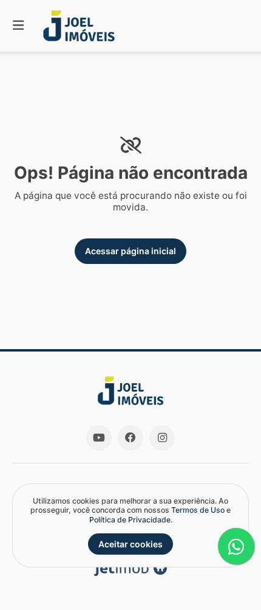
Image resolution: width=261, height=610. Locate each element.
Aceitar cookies (130, 544)
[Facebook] (130, 438)
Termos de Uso (198, 510)
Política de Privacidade (130, 519)
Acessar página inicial (130, 251)
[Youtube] (99, 438)
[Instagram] (162, 438)
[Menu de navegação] (18, 26)
